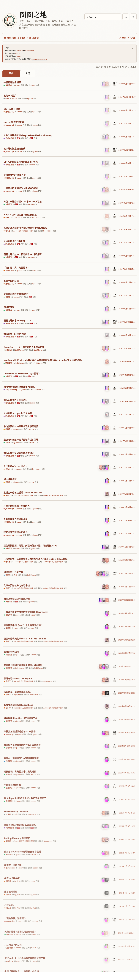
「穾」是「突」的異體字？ (17, 267)
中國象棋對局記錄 (12, 784)
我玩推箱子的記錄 (13, 945)
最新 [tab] (11, 73)
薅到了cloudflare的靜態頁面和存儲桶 (22, 851)
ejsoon (17, 85)
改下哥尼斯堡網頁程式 (14, 148)
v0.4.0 (19, 56)
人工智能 (9, 760)
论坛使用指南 (29, 50)
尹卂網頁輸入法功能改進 (15, 519)
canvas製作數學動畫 (14, 122)
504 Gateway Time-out (16, 811)
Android (9, 961)
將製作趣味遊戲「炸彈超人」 (18, 505)
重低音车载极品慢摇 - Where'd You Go (23, 492)
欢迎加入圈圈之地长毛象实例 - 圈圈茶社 (23, 664)
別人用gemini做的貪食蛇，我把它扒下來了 (25, 797)
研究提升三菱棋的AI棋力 (16, 532)
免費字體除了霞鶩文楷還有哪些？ (20, 931)
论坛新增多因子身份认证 (15, 400)
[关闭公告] (132, 48)
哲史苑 (7, 575)
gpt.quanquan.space (39, 59)
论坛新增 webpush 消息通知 (18, 413)
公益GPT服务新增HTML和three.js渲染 (23, 201)
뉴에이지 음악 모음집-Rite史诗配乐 (20, 214)
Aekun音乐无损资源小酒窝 (23, 231)
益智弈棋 (8, 85)
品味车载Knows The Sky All (18, 677)
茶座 (7, 99)
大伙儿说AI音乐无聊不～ (16, 466)
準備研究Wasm (11, 651)
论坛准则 (20, 50)
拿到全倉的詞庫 (11, 280)
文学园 (7, 628)
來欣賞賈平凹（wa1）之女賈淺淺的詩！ (23, 624)
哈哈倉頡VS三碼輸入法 (15, 175)
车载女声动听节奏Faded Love (18, 704)
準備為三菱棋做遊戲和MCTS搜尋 (19, 730)
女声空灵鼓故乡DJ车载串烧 (17, 585)
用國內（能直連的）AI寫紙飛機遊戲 (21, 757)
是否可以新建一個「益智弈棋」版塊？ (22, 439)
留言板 (7, 297)
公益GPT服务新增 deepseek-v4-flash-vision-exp (28, 135)
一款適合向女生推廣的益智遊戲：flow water (26, 611)
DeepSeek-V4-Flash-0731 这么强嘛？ (22, 373)
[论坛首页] (9, 20)
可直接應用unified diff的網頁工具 (20, 717)
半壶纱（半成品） (12, 878)
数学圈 (7, 429)
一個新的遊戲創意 (12, 82)
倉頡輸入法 (9, 112)
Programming (11, 390)
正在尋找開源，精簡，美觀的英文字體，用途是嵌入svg (30, 545)
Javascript (9, 125)
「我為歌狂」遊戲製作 (15, 918)
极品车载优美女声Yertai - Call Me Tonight (25, 638)
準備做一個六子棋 (12, 864)
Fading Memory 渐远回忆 (17, 838)
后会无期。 (9, 905)
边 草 (15, 575)
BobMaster (17, 218)
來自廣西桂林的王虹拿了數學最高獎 (21, 426)
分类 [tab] (28, 73)
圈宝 (18, 138)
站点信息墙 (9, 138)
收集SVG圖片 (10, 95)
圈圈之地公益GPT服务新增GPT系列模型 (23, 254)
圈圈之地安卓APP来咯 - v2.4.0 (18, 320)
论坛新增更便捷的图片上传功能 (19, 452)
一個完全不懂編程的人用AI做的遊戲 (21, 188)
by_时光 (16, 694)
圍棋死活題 (9, 307)
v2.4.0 (17, 53)
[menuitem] (21, 38)
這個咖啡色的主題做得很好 (17, 294)
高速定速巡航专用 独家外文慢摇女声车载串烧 (26, 228)
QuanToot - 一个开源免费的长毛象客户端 (24, 347)
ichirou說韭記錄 (12, 108)
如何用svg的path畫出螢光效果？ (20, 386)
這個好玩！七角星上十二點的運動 (20, 771)
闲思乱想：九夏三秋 (13, 572)
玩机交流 (8, 204)
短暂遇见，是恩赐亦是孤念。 (18, 691)
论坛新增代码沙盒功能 (14, 241)
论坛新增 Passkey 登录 (15, 333)
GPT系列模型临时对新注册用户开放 (21, 161)
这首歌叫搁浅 (10, 891)
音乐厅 (7, 218)
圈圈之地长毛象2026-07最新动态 (20, 824)
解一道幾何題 (10, 479)
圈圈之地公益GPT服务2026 (17, 598)
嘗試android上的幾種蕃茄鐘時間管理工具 (24, 958)
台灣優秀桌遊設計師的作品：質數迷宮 (22, 744)
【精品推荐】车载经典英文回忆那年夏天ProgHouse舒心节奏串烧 (35, 558)
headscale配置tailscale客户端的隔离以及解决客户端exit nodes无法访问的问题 (43, 360)
